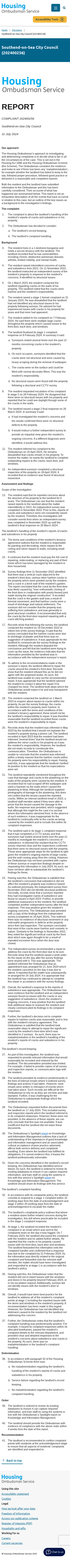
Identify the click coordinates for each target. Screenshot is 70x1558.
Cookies (6, 1498)
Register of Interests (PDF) (17, 1523)
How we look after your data (18, 1508)
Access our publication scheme (20, 1518)
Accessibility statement (15, 1493)
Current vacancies (12, 1543)
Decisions (17, 30)
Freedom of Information (16, 1513)
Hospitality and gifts (14, 1528)
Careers (6, 1538)
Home (4, 30)
